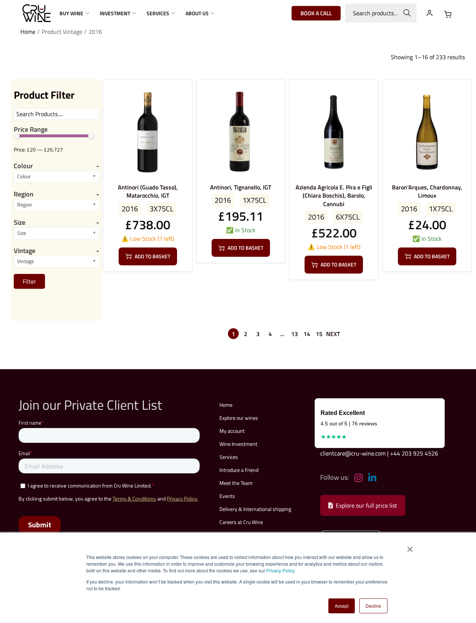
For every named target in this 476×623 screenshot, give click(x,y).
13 (294, 333)
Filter (29, 281)
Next (333, 333)
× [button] (410, 546)
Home (27, 31)
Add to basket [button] (152, 256)
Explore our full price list (366, 505)
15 (319, 333)
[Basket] (447, 14)
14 (306, 333)
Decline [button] (373, 606)
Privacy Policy (280, 570)
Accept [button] (341, 606)
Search (407, 13)
